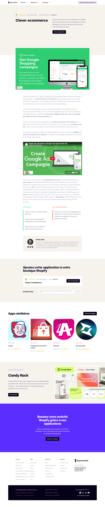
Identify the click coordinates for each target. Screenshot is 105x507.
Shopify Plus (18, 465)
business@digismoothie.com (82, 489)
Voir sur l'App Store (59, 32)
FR (78, 468)
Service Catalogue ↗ (20, 479)
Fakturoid (32, 471)
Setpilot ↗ (32, 476)
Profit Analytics (19, 468)
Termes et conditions (29, 495)
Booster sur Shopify (52, 439)
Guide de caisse (49, 468)
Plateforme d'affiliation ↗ (22, 473)
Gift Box (32, 465)
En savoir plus (13, 394)
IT (78, 470)
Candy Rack (33, 462)
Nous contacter (63, 468)
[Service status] (83, 495)
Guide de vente (48, 473)
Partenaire (62, 471)
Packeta (32, 473)
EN (75, 468)
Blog (46, 462)
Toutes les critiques (90, 313)
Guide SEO (47, 471)
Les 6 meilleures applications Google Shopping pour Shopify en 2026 (56, 292)
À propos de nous (64, 462)
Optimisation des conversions (23, 476)
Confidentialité (19, 495)
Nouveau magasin (20, 462)
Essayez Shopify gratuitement (87, 2)
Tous (31, 479)
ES (84, 468)
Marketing (78, 291)
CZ (81, 470)
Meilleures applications (50, 465)
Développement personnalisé (23, 471)
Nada (31, 468)
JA (75, 470)
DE (81, 468)
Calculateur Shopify (50, 476)
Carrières (62, 465)
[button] (24, 2)
